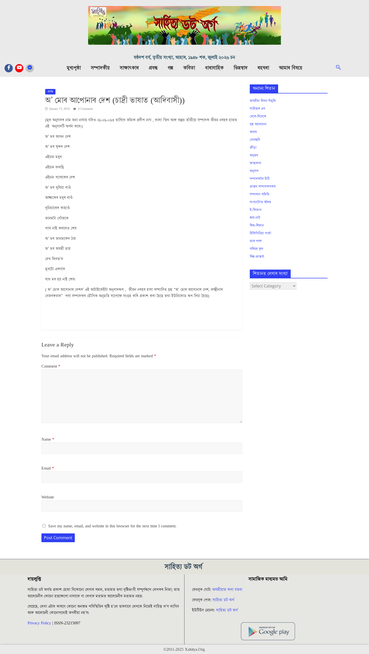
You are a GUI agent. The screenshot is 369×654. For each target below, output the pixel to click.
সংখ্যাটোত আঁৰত (260, 202)
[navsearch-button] (341, 68)
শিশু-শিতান (257, 225)
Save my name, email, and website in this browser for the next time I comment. (112, 526)
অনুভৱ (254, 155)
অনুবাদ (254, 171)
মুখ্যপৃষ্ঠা (74, 68)
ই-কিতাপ (256, 210)
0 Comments (85, 109)
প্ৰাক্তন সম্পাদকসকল (263, 186)
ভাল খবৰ (256, 241)
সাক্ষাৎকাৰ (129, 68)
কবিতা (189, 68)
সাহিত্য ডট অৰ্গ (223, 600)
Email (47, 468)
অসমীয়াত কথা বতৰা (227, 589)
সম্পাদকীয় (100, 68)
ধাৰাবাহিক (214, 68)
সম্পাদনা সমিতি (259, 194)
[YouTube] (19, 68)
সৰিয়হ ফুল (256, 248)
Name (47, 439)
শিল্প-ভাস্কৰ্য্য (257, 256)
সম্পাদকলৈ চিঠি (259, 178)
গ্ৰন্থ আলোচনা (258, 124)
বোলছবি (255, 139)
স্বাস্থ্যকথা (255, 163)
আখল (253, 132)
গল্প (170, 68)
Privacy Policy (39, 623)
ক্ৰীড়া (253, 147)
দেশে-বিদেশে (258, 116)
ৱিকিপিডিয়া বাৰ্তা (260, 233)
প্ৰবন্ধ (153, 68)
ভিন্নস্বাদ (241, 68)
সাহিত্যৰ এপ (257, 108)
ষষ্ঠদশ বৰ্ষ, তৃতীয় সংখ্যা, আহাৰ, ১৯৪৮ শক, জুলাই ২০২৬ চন (184, 57)
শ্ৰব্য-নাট (255, 217)
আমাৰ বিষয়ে (290, 68)
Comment (50, 366)
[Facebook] (9, 68)
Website (47, 497)
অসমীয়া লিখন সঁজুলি (263, 101)
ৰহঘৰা (263, 68)
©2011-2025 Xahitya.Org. (184, 649)
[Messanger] (30, 68)
